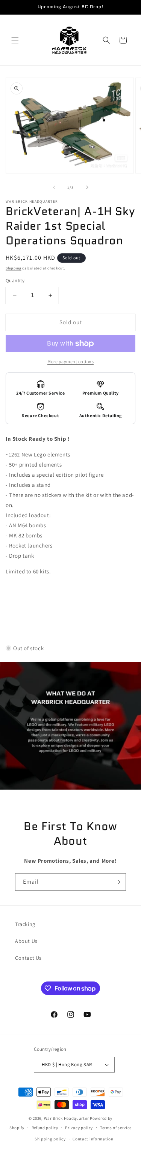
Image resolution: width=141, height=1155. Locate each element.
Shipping (13, 268)
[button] (15, 40)
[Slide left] (54, 187)
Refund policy (45, 1127)
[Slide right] (87, 187)
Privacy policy (79, 1127)
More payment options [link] (70, 361)
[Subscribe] (117, 882)
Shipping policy (50, 1139)
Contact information (93, 1139)
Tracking (25, 924)
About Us (26, 941)
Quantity (15, 280)
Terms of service (116, 1127)
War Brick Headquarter (66, 1118)
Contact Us (28, 958)
